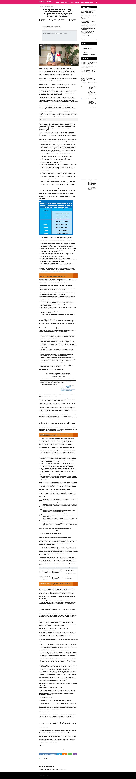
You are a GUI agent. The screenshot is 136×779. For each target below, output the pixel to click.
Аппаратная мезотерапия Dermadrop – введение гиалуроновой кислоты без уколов (88, 78)
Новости (77, 2)
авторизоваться (63, 769)
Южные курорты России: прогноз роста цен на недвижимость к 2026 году (89, 17)
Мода (72, 2)
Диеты (57, 2)
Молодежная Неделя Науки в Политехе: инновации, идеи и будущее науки (88, 28)
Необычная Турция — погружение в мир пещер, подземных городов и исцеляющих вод (92, 89)
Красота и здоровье (65, 2)
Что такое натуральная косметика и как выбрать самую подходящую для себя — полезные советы (89, 62)
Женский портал (46, 2)
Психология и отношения (87, 2)
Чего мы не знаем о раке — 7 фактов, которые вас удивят (88, 71)
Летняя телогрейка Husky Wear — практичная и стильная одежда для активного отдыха (92, 182)
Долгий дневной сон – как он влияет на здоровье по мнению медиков (92, 101)
